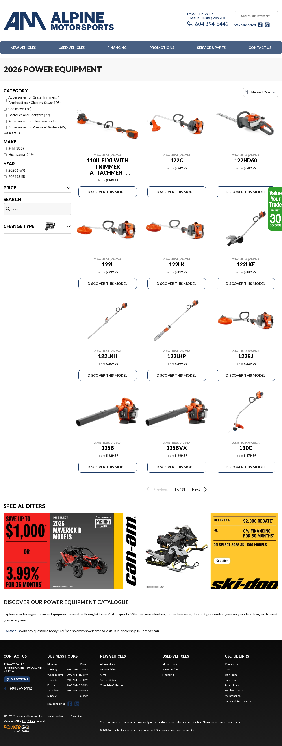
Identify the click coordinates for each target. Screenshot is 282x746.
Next (196, 489)
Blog (227, 669)
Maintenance (233, 695)
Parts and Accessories (238, 701)
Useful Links (237, 656)
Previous (160, 489)
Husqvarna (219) (21, 154)
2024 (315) (16, 176)
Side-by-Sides (108, 680)
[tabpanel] (68, 680)
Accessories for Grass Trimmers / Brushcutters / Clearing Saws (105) (34, 99)
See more (10, 132)
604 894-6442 (212, 23)
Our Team (231, 674)
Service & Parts (211, 47)
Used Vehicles (72, 47)
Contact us (12, 631)
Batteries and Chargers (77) (29, 115)
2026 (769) (16, 170)
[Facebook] (260, 24)
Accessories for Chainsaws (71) (32, 121)
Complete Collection (112, 685)
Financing (117, 47)
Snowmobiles (108, 669)
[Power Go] (43, 728)
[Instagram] (267, 24)
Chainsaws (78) (19, 108)
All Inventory (107, 664)
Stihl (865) (16, 148)
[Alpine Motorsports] (59, 21)
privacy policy (169, 730)
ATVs (103, 674)
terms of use (189, 730)
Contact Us (260, 47)
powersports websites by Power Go (61, 716)
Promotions (162, 47)
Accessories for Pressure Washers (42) (37, 127)
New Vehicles (23, 47)
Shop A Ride (28, 721)
